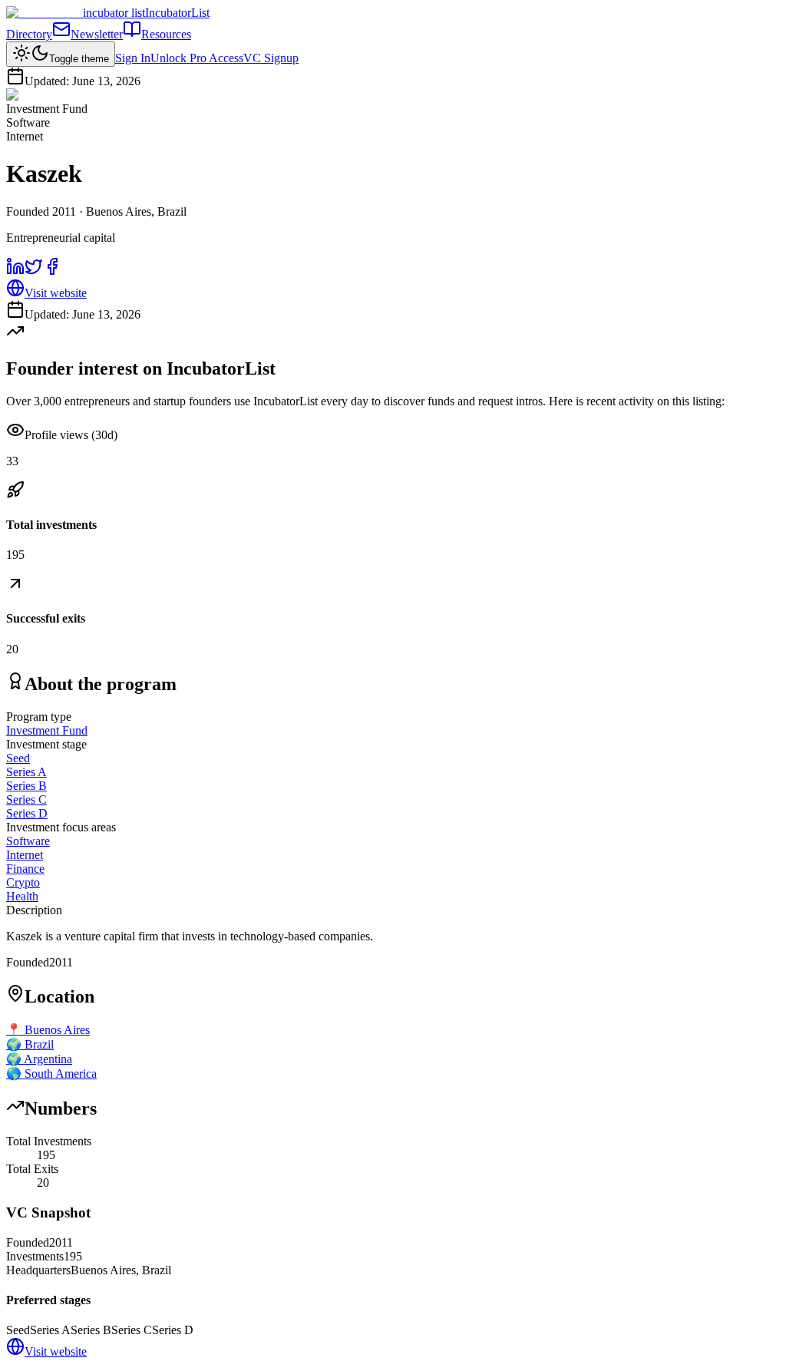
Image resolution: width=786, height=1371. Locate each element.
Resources (166, 34)
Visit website (56, 292)
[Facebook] (52, 271)
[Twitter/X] (34, 271)
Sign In (132, 57)
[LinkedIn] (15, 271)
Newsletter (97, 34)
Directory (29, 34)
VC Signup (271, 57)
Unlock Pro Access (196, 57)
